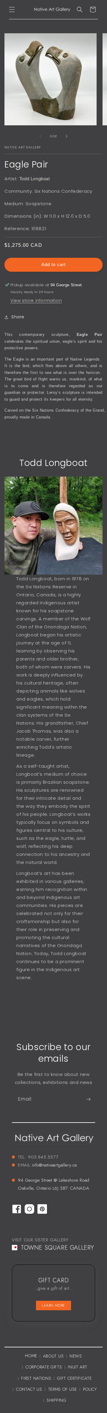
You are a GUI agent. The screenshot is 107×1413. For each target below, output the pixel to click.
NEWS (76, 1356)
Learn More (53, 1305)
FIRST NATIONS (36, 1378)
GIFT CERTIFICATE (74, 1378)
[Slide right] (66, 136)
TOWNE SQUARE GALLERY (57, 1247)
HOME (31, 1356)
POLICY (90, 1389)
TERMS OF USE (62, 1389)
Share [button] (17, 317)
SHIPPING (56, 1400)
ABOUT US (53, 1356)
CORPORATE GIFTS (44, 1367)
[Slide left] (40, 136)
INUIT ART (77, 1367)
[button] (11, 9)
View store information (36, 301)
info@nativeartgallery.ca (54, 1165)
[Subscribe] (88, 1099)
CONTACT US (29, 1389)
